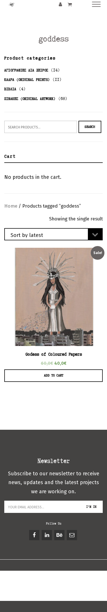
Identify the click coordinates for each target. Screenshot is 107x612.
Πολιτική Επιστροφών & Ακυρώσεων (71, 584)
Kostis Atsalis (43, 591)
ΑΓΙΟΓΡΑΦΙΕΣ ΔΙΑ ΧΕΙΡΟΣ (26, 70)
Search (90, 127)
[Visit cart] (70, 4)
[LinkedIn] (47, 535)
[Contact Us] (72, 535)
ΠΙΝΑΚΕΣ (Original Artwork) (30, 98)
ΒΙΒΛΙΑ (10, 89)
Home (10, 206)
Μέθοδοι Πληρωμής (22, 584)
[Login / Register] (60, 4)
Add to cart (53, 375)
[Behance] (59, 535)
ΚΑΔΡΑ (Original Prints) (27, 79)
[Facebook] (34, 535)
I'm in (91, 507)
